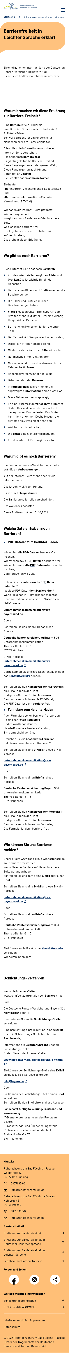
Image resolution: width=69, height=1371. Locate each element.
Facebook (14, 1277)
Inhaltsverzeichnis (15, 1320)
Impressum (37, 1320)
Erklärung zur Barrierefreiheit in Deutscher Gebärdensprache (24, 1241)
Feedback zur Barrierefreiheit (23, 1261)
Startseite (9, 16)
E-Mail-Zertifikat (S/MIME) (20, 1307)
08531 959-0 (18, 1183)
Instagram (35, 1277)
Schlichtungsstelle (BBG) (20, 1300)
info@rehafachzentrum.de (28, 1189)
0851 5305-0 (18, 1211)
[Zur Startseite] (18, 7)
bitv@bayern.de (14, 1081)
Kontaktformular (19, 675)
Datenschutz (12, 1326)
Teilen (55, 1279)
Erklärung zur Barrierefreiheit (23, 1233)
